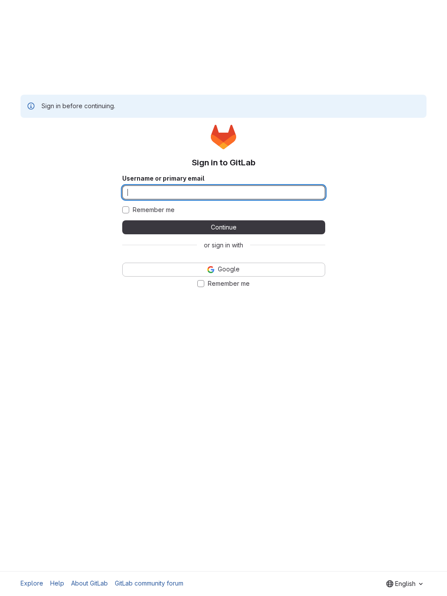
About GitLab (89, 583)
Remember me (154, 209)
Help (57, 583)
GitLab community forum (149, 583)
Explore (32, 583)
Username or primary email (163, 178)
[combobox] (404, 584)
